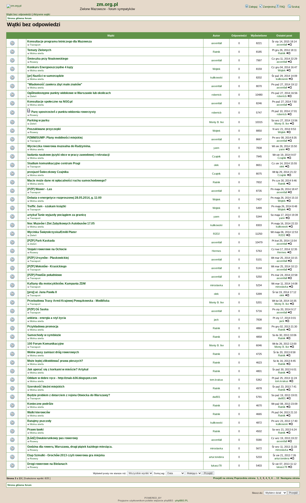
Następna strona (290, 478)
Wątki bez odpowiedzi (18, 14)
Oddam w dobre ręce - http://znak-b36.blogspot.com (62, 378)
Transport (35, 44)
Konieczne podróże (40, 403)
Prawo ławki (35, 429)
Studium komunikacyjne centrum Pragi (53, 163)
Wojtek (216, 68)
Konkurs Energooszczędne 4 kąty (50, 67)
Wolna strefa (37, 53)
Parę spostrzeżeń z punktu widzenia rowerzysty (63, 112)
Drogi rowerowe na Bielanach (47, 464)
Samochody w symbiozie (44, 335)
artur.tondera (216, 457)
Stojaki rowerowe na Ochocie (47, 249)
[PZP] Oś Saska (38, 309)
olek (216, 165)
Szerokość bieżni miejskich (45, 386)
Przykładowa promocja (42, 326)
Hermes (216, 250)
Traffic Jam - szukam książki (46, 206)
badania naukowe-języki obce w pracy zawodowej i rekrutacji (68, 154)
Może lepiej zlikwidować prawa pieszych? (55, 361)
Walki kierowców (38, 412)
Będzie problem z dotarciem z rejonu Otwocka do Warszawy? (68, 395)
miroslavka (216, 285)
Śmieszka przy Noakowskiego (47, 58)
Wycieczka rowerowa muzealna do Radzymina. (59, 146)
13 (277, 478)
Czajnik (216, 156)
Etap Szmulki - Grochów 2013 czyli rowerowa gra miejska (66, 455)
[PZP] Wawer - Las (39, 189)
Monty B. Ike (216, 122)
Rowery (34, 62)
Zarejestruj (268, 6)
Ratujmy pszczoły (39, 421)
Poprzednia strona (245, 478)
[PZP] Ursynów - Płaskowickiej (48, 257)
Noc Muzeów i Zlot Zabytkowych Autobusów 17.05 (61, 223)
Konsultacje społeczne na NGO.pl (49, 101)
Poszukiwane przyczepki (44, 129)
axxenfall (216, 43)
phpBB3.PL (181, 500)
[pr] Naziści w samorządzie (45, 76)
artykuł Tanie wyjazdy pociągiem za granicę (56, 215)
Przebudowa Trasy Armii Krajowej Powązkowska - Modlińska (68, 300)
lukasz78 (216, 465)
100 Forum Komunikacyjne (45, 343)
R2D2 (216, 233)
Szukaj (295, 6)
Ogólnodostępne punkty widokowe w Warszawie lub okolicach (69, 93)
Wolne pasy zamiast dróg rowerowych (53, 352)
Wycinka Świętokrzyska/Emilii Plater (52, 232)
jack (216, 319)
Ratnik (216, 51)
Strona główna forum (19, 18)
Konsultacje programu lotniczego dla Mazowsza (59, 41)
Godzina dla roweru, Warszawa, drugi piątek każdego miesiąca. (69, 446)
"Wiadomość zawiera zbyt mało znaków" (54, 84)
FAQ (282, 6)
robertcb (216, 94)
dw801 (216, 396)
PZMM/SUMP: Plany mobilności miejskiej (54, 137)
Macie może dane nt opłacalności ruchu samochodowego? (66, 180)
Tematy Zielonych (39, 50)
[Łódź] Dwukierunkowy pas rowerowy (52, 438)
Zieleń (33, 96)
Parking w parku (38, 120)
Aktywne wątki (41, 14)
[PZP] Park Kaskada (41, 240)
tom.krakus (216, 379)
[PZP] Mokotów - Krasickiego (46, 266)
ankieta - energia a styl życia (46, 318)
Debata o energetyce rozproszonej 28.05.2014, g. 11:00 (64, 197)
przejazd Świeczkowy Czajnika (48, 172)
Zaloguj (252, 6)
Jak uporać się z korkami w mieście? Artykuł (57, 369)
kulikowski (216, 77)
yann (216, 147)
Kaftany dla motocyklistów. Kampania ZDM (56, 283)
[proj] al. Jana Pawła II (42, 292)
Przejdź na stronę (223, 478)
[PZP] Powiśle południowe (44, 275)
